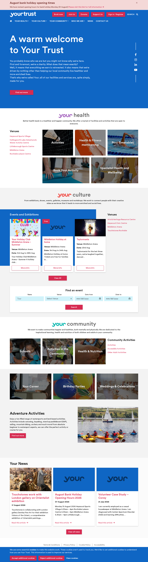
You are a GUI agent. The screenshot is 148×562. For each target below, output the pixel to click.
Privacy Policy (69, 545)
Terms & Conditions (51, 545)
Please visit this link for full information (85, 7)
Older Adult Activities (117, 352)
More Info (30, 268)
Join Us (72, 14)
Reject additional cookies (51, 558)
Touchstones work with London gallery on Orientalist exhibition (30, 498)
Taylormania (83, 239)
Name (30, 294)
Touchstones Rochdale (117, 230)
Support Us (98, 14)
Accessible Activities (116, 349)
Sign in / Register (115, 14)
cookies (32, 550)
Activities (112, 345)
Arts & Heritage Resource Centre (121, 219)
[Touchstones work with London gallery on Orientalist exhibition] (30, 479)
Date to (118, 294)
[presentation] (25, 227)
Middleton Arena (17, 150)
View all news (74, 532)
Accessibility (99, 545)
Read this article (19, 523)
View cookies (72, 558)
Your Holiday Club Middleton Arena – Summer (21, 242)
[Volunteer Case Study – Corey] (117, 479)
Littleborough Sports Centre (22, 146)
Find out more (21, 92)
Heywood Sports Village (20, 136)
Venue (59, 294)
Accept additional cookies (23, 558)
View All (57, 278)
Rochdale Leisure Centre (20, 154)
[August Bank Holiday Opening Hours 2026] (74, 479)
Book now (58, 14)
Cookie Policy (84, 545)
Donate (84, 14)
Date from (89, 294)
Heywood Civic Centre (117, 223)
